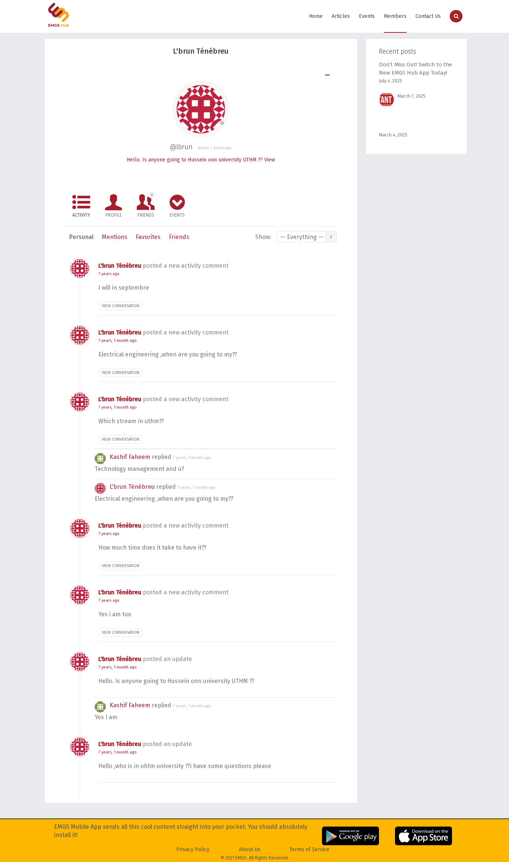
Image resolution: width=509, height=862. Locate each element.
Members (395, 16)
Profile (113, 215)
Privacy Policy (192, 849)
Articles (341, 16)
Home (316, 16)
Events (367, 16)
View (269, 160)
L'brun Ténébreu (119, 265)
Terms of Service (309, 849)
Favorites (148, 236)
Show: (263, 236)
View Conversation (120, 305)
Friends (145, 205)
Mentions (114, 236)
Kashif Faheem (130, 456)
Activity (81, 215)
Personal (81, 236)
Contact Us (428, 16)
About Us (249, 849)
